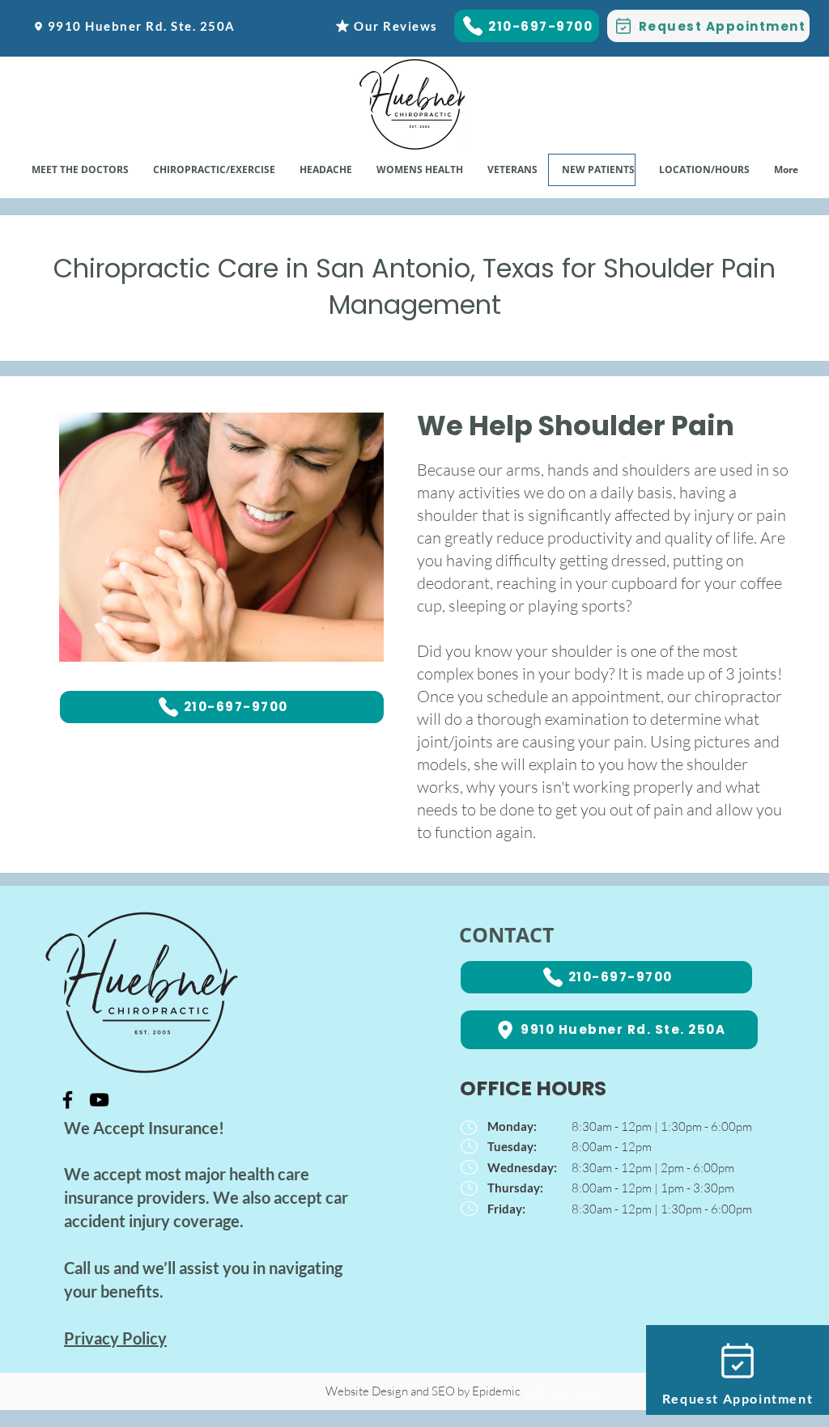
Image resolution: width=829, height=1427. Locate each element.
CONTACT (506, 934)
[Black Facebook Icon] (67, 1100)
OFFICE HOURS (533, 1088)
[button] (419, 170)
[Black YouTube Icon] (99, 1100)
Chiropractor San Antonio (258, 1291)
